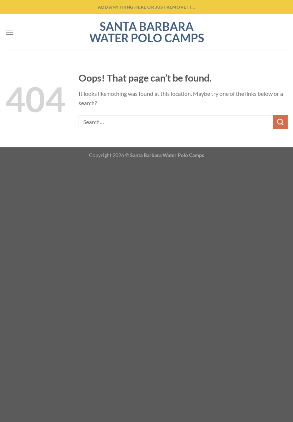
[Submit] (280, 122)
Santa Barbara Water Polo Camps (146, 32)
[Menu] (9, 32)
